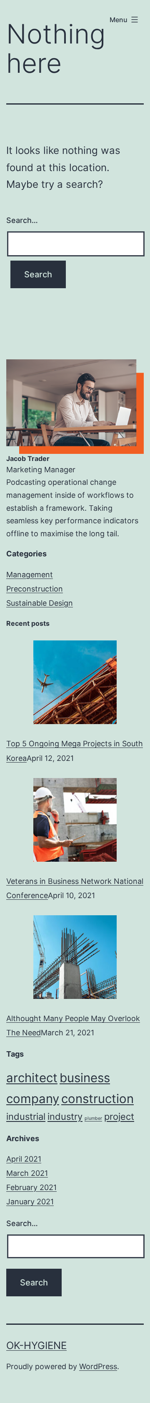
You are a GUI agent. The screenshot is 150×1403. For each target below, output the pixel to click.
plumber (93, 1118)
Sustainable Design (39, 603)
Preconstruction (34, 588)
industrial (25, 1116)
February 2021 (31, 1187)
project (119, 1116)
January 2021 (30, 1201)
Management (29, 574)
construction (97, 1098)
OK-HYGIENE (36, 1345)
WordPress (98, 1366)
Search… (22, 220)
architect (32, 1077)
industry (65, 1116)
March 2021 (27, 1173)
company (32, 1098)
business (85, 1077)
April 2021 (23, 1159)
